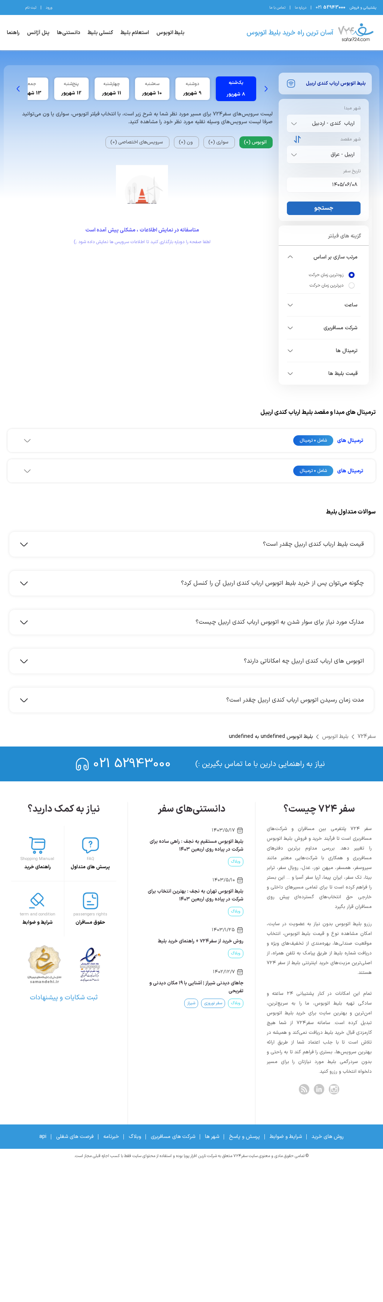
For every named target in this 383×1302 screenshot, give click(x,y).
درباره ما (300, 7)
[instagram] (334, 1089)
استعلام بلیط (134, 33)
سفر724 (367, 737)
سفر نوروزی (213, 1003)
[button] (324, 257)
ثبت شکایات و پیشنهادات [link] (64, 998)
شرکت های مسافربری (173, 1137)
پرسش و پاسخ (244, 1137)
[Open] (293, 123)
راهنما (13, 33)
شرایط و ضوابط (286, 1137)
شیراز (191, 1003)
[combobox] (322, 123)
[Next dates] (18, 88)
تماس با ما (277, 7)
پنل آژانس (38, 33)
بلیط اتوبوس (170, 33)
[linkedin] (319, 1089)
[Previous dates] (266, 89)
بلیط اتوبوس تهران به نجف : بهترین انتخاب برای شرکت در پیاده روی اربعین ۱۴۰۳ (195, 895)
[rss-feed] (304, 1089)
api (42, 1137)
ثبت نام (30, 7)
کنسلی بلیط (100, 33)
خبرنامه (111, 1137)
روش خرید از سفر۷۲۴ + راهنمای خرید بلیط (200, 941)
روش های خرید (328, 1137)
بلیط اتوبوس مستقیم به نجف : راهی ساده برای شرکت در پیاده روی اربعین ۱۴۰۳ (196, 845)
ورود (49, 7)
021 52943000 (132, 764)
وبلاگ (235, 862)
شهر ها (212, 1137)
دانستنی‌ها (68, 33)
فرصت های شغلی (75, 1137)
